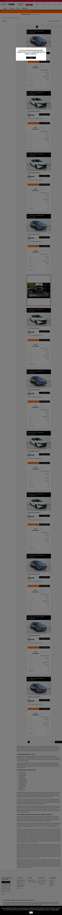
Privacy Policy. (55, 909)
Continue (31, 57)
